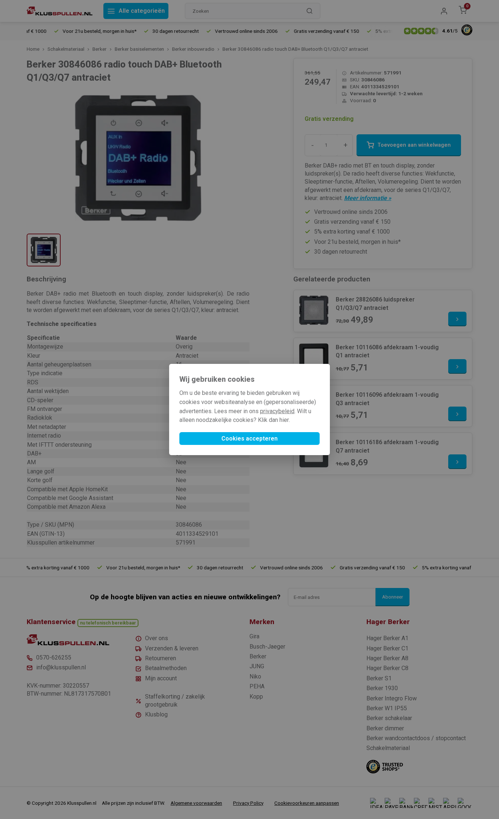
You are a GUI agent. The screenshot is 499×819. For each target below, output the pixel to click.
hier (284, 419)
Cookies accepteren (249, 438)
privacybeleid (277, 411)
